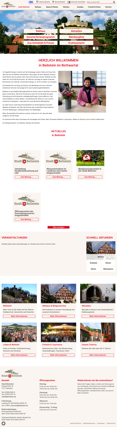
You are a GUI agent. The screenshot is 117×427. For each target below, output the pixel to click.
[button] (3, 423)
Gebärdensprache (89, 423)
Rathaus (38, 7)
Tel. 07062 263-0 (8, 392)
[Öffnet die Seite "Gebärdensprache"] (30, 2)
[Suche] (114, 2)
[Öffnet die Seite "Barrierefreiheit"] (53, 2)
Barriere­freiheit (60, 2)
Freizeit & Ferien (94, 7)
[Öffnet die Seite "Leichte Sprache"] (37, 2)
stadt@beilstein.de (9, 397)
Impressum (101, 423)
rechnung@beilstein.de (19, 405)
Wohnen (66, 7)
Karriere (108, 7)
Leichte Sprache (44, 2)
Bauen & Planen (52, 7)
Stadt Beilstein (24, 7)
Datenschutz (111, 423)
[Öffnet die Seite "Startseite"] (8, 5)
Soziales (80, 7)
